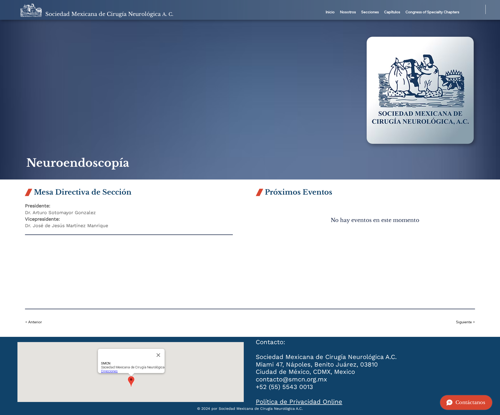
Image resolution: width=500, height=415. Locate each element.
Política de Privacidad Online (299, 401)
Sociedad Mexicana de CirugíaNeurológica (109, 14)
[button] (348, 12)
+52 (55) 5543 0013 (284, 387)
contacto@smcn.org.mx (291, 379)
